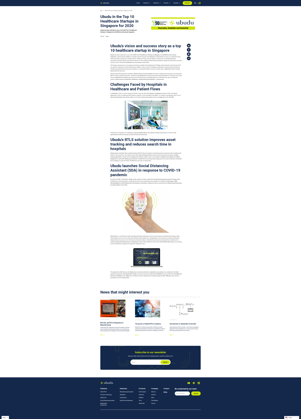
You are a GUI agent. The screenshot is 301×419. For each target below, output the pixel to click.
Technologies (142, 391)
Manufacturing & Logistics (126, 391)
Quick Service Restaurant (126, 400)
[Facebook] (199, 383)
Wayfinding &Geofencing (103, 404)
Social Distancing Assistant (107, 400)
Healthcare (122, 394)
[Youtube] (189, 383)
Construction (123, 397)
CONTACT (187, 3)
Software (141, 397)
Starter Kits (142, 403)
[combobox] (5, 417)
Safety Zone (103, 397)
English (4, 417)
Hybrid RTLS (103, 391)
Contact (166, 389)
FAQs (165, 392)
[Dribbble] (194, 383)
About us (153, 391)
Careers (153, 403)
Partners (153, 394)
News (152, 397)
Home (138, 3)
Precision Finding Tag (106, 394)
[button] (146, 3)
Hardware (141, 394)
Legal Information (196, 414)
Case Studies (154, 400)
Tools (140, 400)
